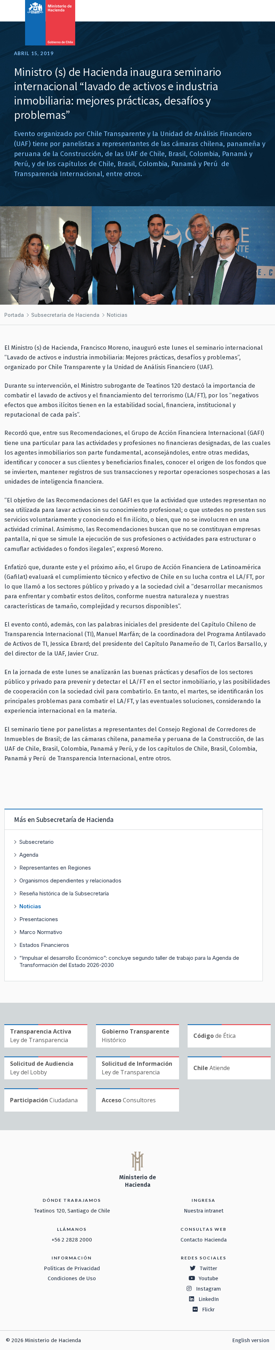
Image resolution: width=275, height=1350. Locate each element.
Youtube (208, 1278)
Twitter (208, 1268)
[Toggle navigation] (240, 10)
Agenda (28, 854)
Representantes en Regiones (55, 867)
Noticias (117, 315)
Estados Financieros (44, 945)
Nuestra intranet (203, 1211)
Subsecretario (36, 841)
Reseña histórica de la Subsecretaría (64, 893)
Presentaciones (38, 919)
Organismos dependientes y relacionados (70, 880)
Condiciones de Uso (72, 1278)
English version (250, 1340)
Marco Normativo (40, 932)
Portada (14, 315)
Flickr (208, 1309)
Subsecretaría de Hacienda (65, 315)
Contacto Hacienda (203, 1240)
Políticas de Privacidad (72, 1268)
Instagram (208, 1289)
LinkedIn (208, 1299)
